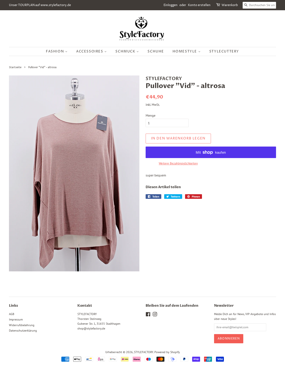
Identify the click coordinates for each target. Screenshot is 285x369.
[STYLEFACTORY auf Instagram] (155, 315)
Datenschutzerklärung (23, 330)
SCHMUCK (125, 51)
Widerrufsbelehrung (21, 325)
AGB (11, 314)
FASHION (55, 51)
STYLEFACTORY (143, 352)
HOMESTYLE (185, 51)
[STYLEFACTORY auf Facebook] (148, 315)
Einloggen (171, 5)
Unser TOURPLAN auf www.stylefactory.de (40, 5)
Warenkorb (230, 5)
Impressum (16, 319)
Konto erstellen (199, 5)
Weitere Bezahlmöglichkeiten (178, 163)
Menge (150, 115)
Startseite (15, 67)
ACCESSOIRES (90, 51)
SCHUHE (156, 51)
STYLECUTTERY (224, 51)
